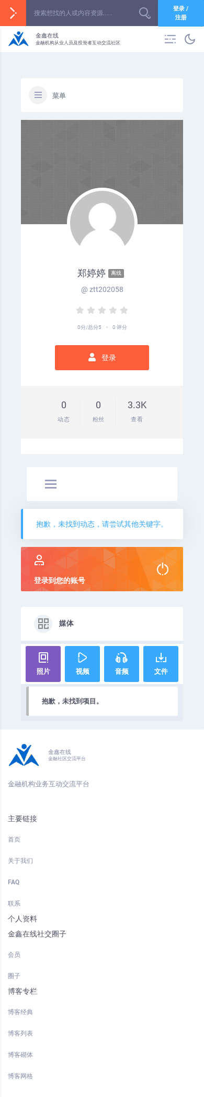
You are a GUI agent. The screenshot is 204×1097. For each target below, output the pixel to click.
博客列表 (20, 1033)
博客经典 (20, 1012)
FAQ (13, 882)
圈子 (14, 976)
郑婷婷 (99, 272)
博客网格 (20, 1076)
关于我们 (20, 860)
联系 (14, 903)
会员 (14, 954)
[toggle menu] (50, 485)
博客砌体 (20, 1054)
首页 (14, 839)
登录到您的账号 (59, 580)
